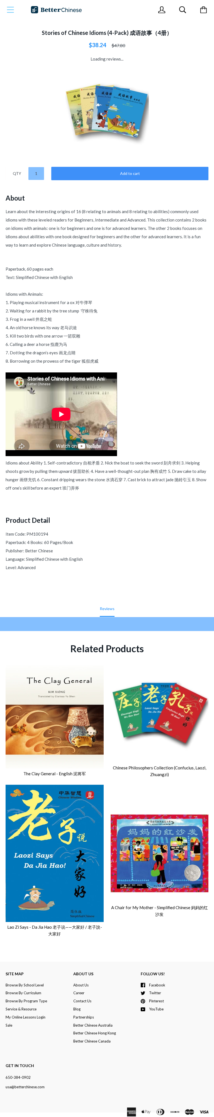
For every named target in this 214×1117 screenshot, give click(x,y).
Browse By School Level (25, 985)
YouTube (156, 1009)
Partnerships (83, 1017)
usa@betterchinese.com (25, 1087)
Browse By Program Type (26, 1001)
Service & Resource (21, 1009)
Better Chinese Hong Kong (94, 1033)
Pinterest (156, 1001)
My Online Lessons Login (25, 1017)
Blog (77, 1009)
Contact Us (82, 1001)
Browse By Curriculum (23, 993)
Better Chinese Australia (93, 1025)
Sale (9, 1025)
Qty (17, 173)
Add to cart (130, 173)
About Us (81, 985)
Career (78, 993)
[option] (107, 112)
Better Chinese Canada (92, 1041)
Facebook (157, 985)
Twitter (155, 993)
